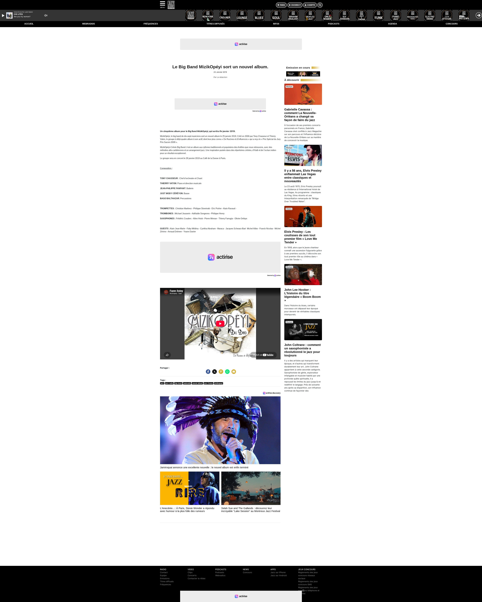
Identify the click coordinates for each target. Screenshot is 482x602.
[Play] (3, 15)
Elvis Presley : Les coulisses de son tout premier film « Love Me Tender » (300, 237)
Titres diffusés (216, 24)
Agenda (392, 24)
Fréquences (151, 24)
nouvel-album (197, 383)
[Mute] (46, 15)
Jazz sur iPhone (278, 572)
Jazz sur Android (278, 575)
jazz (162, 383)
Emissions (164, 578)
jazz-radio (169, 383)
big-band (178, 383)
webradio (187, 383)
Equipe (163, 575)
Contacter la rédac (196, 578)
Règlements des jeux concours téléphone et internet (308, 590)
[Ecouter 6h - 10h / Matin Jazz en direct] (303, 73)
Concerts (192, 575)
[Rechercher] (320, 5)
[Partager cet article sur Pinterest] (220, 373)
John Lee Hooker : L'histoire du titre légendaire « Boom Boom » (302, 295)
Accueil (29, 24)
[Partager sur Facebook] (207, 373)
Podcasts (333, 24)
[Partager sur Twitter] (214, 373)
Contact (164, 572)
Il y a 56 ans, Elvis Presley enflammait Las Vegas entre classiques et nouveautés (302, 176)
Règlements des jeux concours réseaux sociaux (308, 575)
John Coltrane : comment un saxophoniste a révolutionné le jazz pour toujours (302, 350)
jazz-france (208, 383)
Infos (276, 24)
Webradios (88, 24)
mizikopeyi (218, 383)
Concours (452, 24)
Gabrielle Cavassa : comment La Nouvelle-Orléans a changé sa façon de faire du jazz (300, 115)
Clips (190, 572)
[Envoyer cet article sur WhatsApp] (227, 373)
